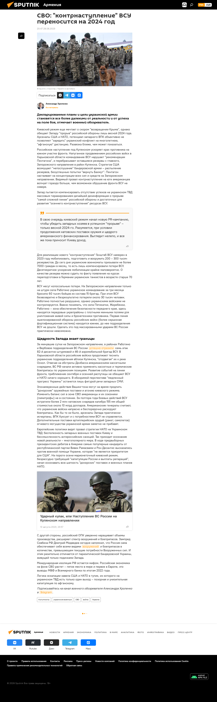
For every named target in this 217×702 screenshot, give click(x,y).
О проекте (12, 661)
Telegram (46, 592)
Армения (68, 632)
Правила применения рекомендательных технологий (34, 665)
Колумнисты (44, 599)
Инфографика (155, 632)
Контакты (55, 661)
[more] (127, 246)
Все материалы (52, 107)
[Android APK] (199, 677)
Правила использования (33, 661)
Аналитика (127, 632)
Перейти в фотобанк (66, 88)
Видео (171, 632)
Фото (140, 632)
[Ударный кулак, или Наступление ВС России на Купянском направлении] (84, 491)
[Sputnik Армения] (24, 8)
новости (54, 632)
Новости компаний (105, 661)
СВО (77, 599)
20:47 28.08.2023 (46, 28)
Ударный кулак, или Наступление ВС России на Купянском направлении (78, 518)
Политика (100, 632)
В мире (114, 632)
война (85, 599)
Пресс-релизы (83, 661)
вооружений (91, 546)
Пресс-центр (185, 632)
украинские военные (62, 599)
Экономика (84, 632)
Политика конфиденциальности (134, 661)
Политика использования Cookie (172, 661)
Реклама (68, 661)
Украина (95, 599)
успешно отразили (101, 348)
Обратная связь (74, 665)
